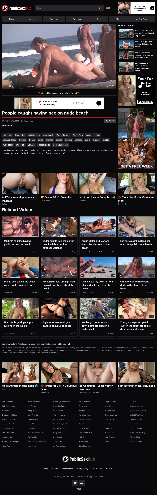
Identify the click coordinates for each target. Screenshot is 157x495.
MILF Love (109, 424)
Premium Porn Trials (138, 411)
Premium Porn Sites (9, 419)
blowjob (68, 140)
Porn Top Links (85, 415)
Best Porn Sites (85, 419)
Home (11, 19)
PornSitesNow (58, 419)
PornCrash (57, 437)
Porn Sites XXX (136, 442)
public (87, 140)
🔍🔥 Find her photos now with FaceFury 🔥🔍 (59, 93)
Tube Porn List (136, 419)
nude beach (8, 145)
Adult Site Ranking (86, 424)
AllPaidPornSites (136, 415)
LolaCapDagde (9, 140)
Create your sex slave (61, 402)
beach (32, 140)
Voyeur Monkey (136, 437)
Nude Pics (6, 446)
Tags (99, 19)
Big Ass (31, 145)
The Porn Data (136, 428)
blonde (59, 140)
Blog (118, 19)
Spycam (22, 140)
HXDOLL (82, 437)
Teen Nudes (135, 424)
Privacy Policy (82, 469)
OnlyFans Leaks (8, 406)
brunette (49, 140)
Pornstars (54, 19)
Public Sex (7, 135)
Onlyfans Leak (110, 402)
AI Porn (133, 402)
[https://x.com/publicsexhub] (75, 483)
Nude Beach (48, 135)
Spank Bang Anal (60, 424)
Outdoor (78, 140)
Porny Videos (33, 411)
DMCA (94, 469)
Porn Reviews (110, 437)
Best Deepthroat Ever (36, 433)
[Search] (100, 8)
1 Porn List (57, 442)
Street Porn (83, 442)
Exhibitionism (34, 135)
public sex (20, 145)
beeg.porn (57, 433)
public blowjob (44, 145)
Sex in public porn (111, 415)
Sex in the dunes (60, 145)
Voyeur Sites (109, 433)
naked (40, 140)
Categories (77, 19)
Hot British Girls (59, 428)
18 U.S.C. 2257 (106, 469)
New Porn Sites (33, 415)
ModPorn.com (33, 406)
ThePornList (32, 437)
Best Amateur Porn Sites (37, 442)
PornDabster (84, 428)
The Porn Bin (33, 419)
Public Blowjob (63, 135)
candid (89, 135)
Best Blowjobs (7, 402)
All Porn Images (59, 446)
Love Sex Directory (137, 433)
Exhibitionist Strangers (10, 442)
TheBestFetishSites (9, 415)
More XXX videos (34, 424)
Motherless (32, 446)
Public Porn (77, 135)
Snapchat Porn (59, 406)
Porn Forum (58, 411)
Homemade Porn (85, 433)
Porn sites (83, 406)
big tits (106, 140)
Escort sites (6, 411)
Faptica (107, 442)
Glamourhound (59, 415)
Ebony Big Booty (111, 428)
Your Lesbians (84, 402)
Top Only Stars (84, 411)
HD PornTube (110, 411)
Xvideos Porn (7, 437)
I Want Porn (109, 419)
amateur (96, 140)
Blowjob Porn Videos (10, 424)
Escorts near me (136, 406)
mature (97, 135)
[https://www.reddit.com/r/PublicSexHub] (82, 483)
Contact (54, 469)
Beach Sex (20, 135)
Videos (32, 19)
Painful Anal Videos (35, 402)
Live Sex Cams (141, 19)
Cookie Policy (67, 469)
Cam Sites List (84, 446)
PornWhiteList (7, 428)
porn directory (110, 406)
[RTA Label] (78, 489)
